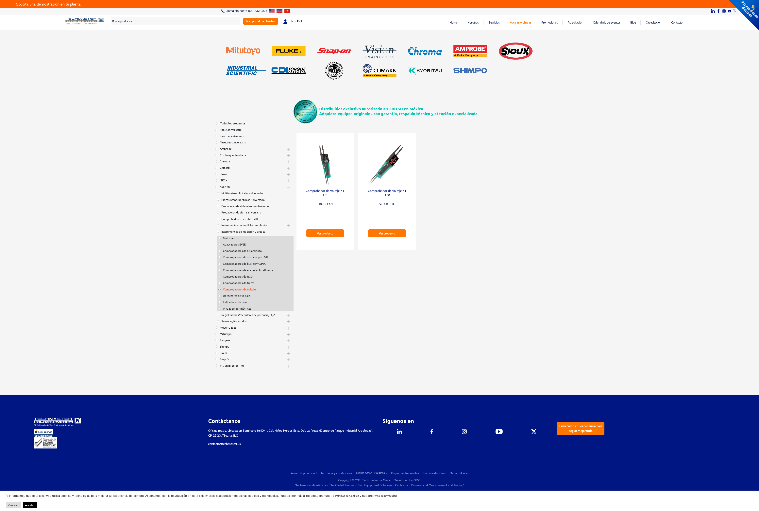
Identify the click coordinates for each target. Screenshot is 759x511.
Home (454, 22)
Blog (633, 22)
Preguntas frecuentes (405, 473)
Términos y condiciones (336, 473)
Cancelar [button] (13, 505)
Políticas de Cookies (347, 496)
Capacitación (653, 22)
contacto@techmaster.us (224, 444)
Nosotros (473, 22)
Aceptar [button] (29, 505)
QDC (416, 480)
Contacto (677, 22)
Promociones (549, 22)
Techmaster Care (434, 473)
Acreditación (575, 22)
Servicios (494, 22)
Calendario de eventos (606, 22)
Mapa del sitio (458, 473)
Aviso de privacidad (304, 473)
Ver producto (325, 233)
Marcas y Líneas (520, 22)
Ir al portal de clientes (260, 21)
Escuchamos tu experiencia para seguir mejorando (580, 428)
